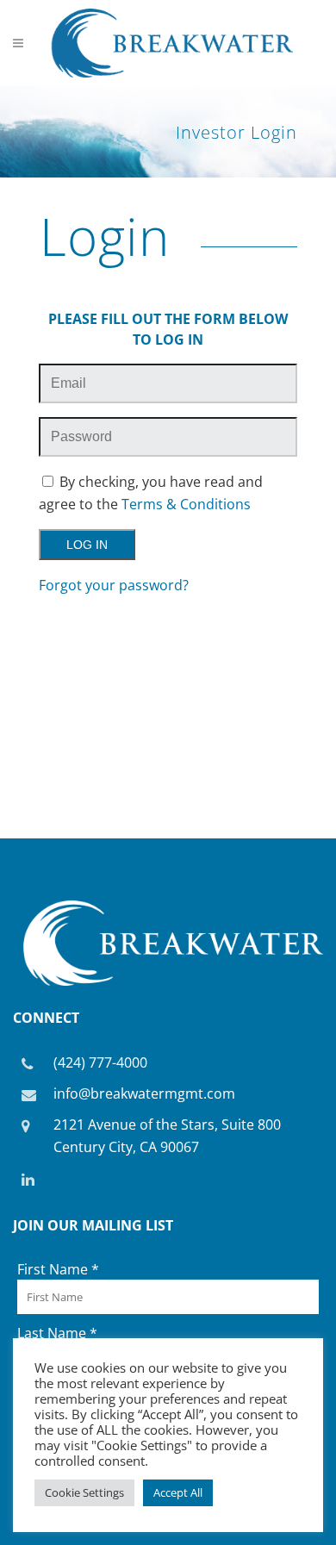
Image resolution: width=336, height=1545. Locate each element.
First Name (58, 1269)
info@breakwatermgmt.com (144, 1093)
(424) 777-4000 (100, 1062)
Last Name (57, 1333)
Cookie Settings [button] (84, 1492)
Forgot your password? (114, 585)
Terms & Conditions (186, 504)
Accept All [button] (177, 1492)
